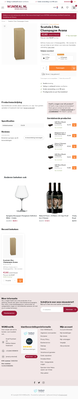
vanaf (47, 2)
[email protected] (29, 108)
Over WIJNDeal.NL (47, 330)
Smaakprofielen (46, 359)
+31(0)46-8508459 (12, 351)
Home (3, 21)
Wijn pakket (44, 373)
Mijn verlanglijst (65, 339)
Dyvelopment (63, 395)
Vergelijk (8, 280)
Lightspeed (41, 395)
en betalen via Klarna (17, 2)
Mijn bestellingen (65, 333)
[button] (4, 202)
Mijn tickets (63, 336)
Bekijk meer (29, 356)
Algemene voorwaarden (48, 333)
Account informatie (66, 330)
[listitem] (22, 202)
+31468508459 (53, 112)
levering (48, 83)
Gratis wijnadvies (46, 356)
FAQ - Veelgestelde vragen (47, 363)
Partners (43, 349)
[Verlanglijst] (67, 7)
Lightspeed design (51, 395)
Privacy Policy (45, 339)
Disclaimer (44, 336)
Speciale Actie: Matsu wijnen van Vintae (48, 369)
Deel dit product (64, 78)
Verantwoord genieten (48, 352)
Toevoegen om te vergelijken (49, 78)
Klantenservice (9, 313)
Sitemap (43, 346)
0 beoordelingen (54, 24)
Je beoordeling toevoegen (33, 138)
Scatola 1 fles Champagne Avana (18, 21)
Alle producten (65, 346)
